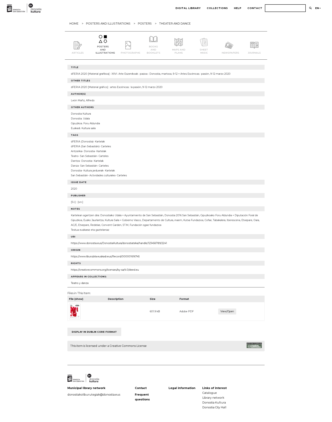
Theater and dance (175, 23)
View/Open (227, 311)
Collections (217, 8)
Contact (254, 8)
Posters (145, 23)
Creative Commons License (128, 346)
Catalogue (209, 393)
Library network (213, 397)
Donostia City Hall (214, 407)
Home (74, 23)
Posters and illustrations (108, 23)
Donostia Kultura (214, 402)
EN (317, 8)
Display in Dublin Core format (94, 331)
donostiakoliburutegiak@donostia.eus (93, 394)
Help (237, 8)
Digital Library (188, 8)
